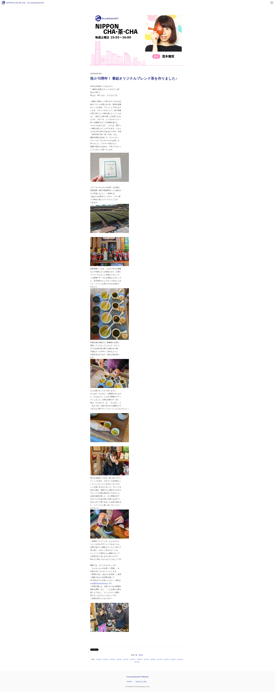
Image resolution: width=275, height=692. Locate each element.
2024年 (112, 659)
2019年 (146, 659)
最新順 (141, 655)
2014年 (179, 659)
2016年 (166, 659)
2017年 (159, 659)
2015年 (173, 659)
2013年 (137, 662)
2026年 (98, 659)
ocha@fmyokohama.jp (99, 583)
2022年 (125, 659)
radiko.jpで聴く (141, 681)
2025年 (105, 659)
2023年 (119, 659)
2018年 (152, 659)
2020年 (139, 659)
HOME (129, 681)
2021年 (132, 659)
